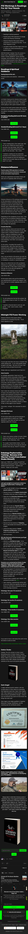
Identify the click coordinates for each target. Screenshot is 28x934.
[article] (14, 880)
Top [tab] (2, 872)
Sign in (25, 1)
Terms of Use (20, 915)
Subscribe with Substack (15, 912)
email (17, 580)
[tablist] (7, 873)
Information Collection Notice (16, 916)
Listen (25, 15)
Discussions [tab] (11, 872)
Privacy (13, 924)
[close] (24, 886)
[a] (14, 784)
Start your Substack (10, 928)
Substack (8, 931)
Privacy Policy (14, 917)
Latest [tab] (6, 872)
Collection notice (22, 924)
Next (24, 867)
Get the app (20, 928)
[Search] (25, 873)
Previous (5, 867)
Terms (17, 924)
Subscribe (20, 1)
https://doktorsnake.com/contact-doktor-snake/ (13, 643)
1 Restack (10, 858)
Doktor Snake (9, 882)
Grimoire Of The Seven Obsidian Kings (10, 877)
